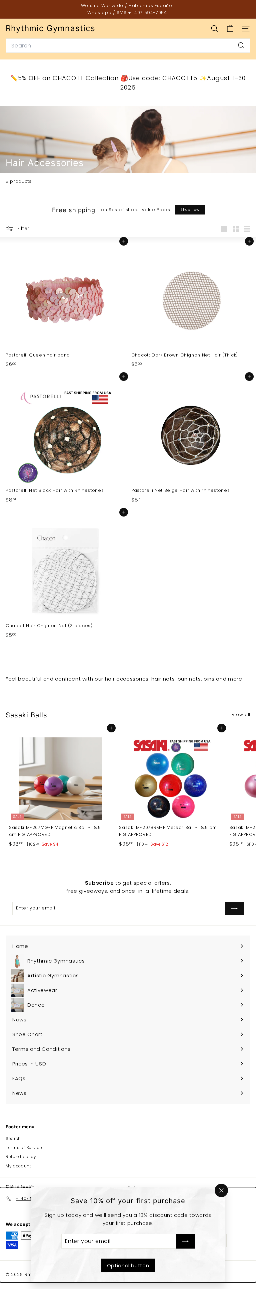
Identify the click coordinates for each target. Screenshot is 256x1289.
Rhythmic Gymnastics (50, 28)
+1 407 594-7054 (147, 12)
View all (241, 714)
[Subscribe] (185, 1241)
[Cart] (230, 28)
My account (18, 1166)
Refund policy (21, 1156)
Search (13, 1138)
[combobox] (128, 45)
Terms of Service (24, 1147)
